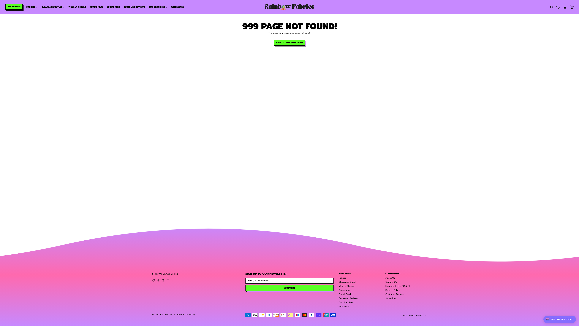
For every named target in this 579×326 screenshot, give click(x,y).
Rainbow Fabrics (167, 314)
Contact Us (391, 282)
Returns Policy (392, 290)
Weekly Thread (77, 7)
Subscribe (390, 298)
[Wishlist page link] (558, 7)
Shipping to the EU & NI (397, 286)
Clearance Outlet (347, 282)
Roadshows (96, 7)
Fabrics (342, 278)
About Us (390, 278)
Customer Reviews (134, 7)
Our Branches (346, 302)
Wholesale (177, 7)
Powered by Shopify (186, 314)
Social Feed (113, 7)
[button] (552, 7)
